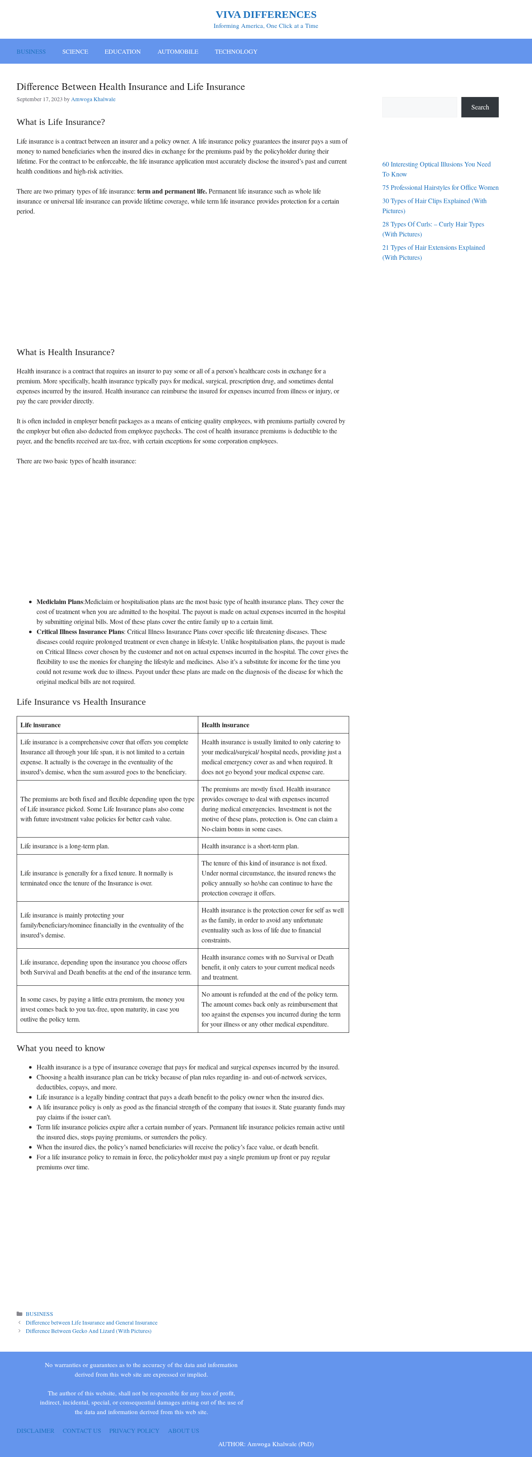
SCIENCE (75, 51)
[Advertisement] (183, 284)
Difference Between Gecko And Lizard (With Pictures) (89, 1331)
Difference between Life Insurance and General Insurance (92, 1322)
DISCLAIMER (35, 1430)
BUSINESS (31, 51)
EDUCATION (123, 51)
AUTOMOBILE (178, 51)
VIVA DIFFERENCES (266, 14)
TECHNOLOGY (236, 51)
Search (480, 106)
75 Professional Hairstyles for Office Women (440, 187)
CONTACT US (82, 1430)
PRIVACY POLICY (134, 1430)
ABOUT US (183, 1430)
